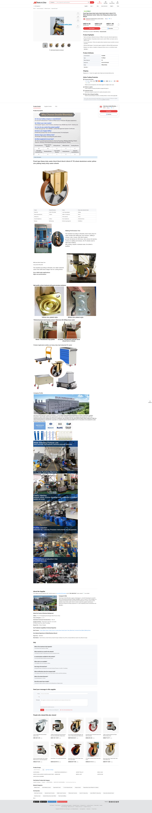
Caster (41, 630)
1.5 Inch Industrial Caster (67, 787)
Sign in (117, 3)
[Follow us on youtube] (114, 801)
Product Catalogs (50, 769)
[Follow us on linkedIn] (118, 801)
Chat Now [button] (111, 28)
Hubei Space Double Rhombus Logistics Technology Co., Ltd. (95, 18)
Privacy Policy (94, 808)
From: (39, 693)
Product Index (96, 805)
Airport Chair (66, 630)
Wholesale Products (76, 805)
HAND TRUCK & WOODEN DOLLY (61, 772)
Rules (118, 6)
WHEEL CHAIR (100, 772)
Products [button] (52, 2)
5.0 (104, 107)
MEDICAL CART (79, 774)
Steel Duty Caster (37, 795)
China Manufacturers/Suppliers (67, 805)
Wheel (44, 630)
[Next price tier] (118, 24)
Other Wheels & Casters (46, 787)
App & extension (104, 6)
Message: (38, 700)
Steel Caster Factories (38, 793)
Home (34, 8)
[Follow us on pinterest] (116, 801)
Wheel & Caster (47, 8)
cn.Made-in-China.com (87, 806)
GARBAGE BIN (57, 774)
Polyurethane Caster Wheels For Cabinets (90, 787)
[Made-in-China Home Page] (39, 2)
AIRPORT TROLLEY (79, 772)
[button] (88, 2)
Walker (82, 630)
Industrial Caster (54, 8)
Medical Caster (37, 787)
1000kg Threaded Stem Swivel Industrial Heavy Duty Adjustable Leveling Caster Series (58, 736)
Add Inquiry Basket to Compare (57, 50)
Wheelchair (72, 630)
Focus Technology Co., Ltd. (67, 808)
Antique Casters (78, 787)
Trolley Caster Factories (72, 793)
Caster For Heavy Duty (83, 793)
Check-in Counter (55, 630)
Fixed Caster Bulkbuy (62, 795)
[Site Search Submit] (92, 2)
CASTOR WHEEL (36, 772)
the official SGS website (61, 593)
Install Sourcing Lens (63, 801)
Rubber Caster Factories (61, 793)
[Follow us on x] (111, 801)
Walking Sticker (87, 630)
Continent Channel (90, 805)
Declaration (88, 808)
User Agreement (82, 808)
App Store (36, 801)
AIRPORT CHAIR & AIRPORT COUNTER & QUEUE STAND (43, 774)
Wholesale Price (83, 805)
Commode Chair (78, 630)
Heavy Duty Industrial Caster (108, 793)
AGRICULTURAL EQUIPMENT (38, 776)
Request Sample (103, 31)
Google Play (43, 801)
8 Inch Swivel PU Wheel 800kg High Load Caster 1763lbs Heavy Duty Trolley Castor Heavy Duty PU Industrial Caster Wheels (75, 736)
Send (42, 709)
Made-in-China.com (71, 806)
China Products (57, 805)
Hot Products (52, 805)
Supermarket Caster (57, 787)
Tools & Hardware (40, 8)
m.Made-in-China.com (78, 806)
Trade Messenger (52, 801)
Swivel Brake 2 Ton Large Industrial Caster (58, 758)
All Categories (37, 6)
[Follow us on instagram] (113, 801)
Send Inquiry (91, 28)
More (34, 798)
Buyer (91, 6)
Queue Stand (61, 630)
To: (39, 696)
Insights (101, 805)
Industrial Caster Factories (49, 793)
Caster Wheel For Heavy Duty (95, 793)
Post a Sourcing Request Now (66, 709)
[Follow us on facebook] (109, 801)
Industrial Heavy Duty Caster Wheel (49, 795)
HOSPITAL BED (100, 774)
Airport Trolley (48, 630)
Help (97, 6)
